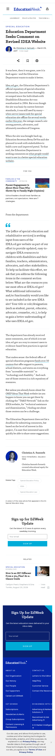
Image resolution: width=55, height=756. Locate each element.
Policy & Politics (29, 18)
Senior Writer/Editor (29, 457)
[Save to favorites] (27, 60)
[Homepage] (27, 9)
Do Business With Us (42, 704)
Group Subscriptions (15, 719)
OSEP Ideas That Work (17, 393)
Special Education (17, 27)
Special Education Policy (29, 481)
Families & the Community (13, 180)
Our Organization (13, 676)
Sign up (27, 646)
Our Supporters (13, 691)
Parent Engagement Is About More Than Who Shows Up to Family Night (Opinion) (25, 188)
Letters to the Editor (41, 676)
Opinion (23, 181)
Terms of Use (35, 750)
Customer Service (40, 686)
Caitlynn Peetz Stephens (17, 584)
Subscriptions (12, 709)
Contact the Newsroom (43, 691)
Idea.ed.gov (12, 85)
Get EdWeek (12, 704)
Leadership (14, 18)
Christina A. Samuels (25, 48)
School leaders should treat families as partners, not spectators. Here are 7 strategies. (23, 198)
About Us (10, 671)
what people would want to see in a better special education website (27, 157)
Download (11, 569)
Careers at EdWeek (14, 696)
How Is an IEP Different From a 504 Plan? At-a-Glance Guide (18, 576)
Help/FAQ (36, 681)
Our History (11, 681)
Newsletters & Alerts (15, 714)
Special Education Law (28, 492)
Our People (11, 686)
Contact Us (38, 671)
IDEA (22, 486)
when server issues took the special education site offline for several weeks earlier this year (26, 117)
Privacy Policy (29, 741)
